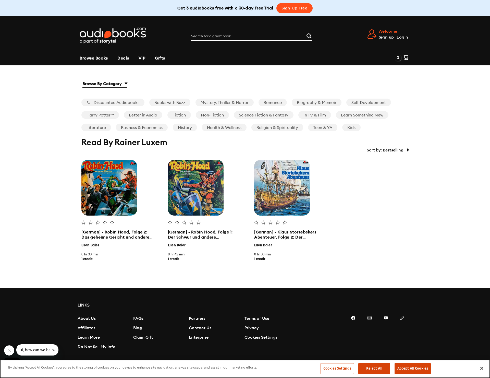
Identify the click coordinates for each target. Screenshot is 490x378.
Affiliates (86, 328)
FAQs (138, 318)
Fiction (179, 115)
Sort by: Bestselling (386, 150)
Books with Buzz (169, 103)
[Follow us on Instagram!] (369, 333)
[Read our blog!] (402, 333)
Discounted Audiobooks (116, 103)
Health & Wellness (224, 128)
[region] (245, 369)
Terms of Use (256, 318)
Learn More (89, 337)
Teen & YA (322, 128)
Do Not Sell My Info (97, 347)
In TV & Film (314, 115)
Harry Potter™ (100, 115)
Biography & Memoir (316, 103)
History (185, 128)
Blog (137, 328)
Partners (197, 318)
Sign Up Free (294, 8)
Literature (96, 128)
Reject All (374, 368)
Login (402, 37)
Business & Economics (142, 128)
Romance (273, 103)
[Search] (309, 35)
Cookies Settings (260, 337)
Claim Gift (143, 337)
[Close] (481, 368)
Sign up (386, 37)
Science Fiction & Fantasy (263, 115)
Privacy (251, 328)
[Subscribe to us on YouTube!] (386, 333)
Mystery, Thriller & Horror (225, 103)
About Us (87, 318)
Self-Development (368, 103)
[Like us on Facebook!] (353, 333)
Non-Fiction (212, 115)
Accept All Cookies (412, 368)
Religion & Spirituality (277, 128)
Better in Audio (143, 115)
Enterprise (199, 337)
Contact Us (200, 328)
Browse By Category (102, 84)
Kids (351, 128)
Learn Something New (362, 115)
